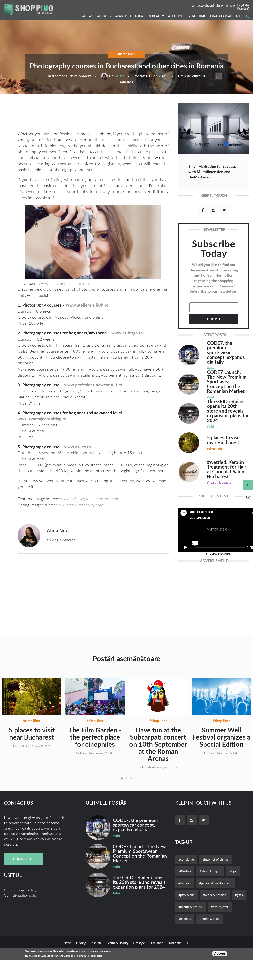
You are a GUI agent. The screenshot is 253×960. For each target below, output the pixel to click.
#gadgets (184, 918)
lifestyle (139, 943)
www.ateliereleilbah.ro (87, 305)
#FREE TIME (197, 16)
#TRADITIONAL (221, 16)
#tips (232, 871)
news (67, 943)
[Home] (28, 10)
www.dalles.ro (77, 447)
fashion (95, 943)
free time (156, 943)
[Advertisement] (86, 116)
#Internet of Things (215, 859)
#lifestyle (184, 871)
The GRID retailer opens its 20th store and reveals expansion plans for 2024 (228, 411)
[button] (121, 778)
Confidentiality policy (21, 895)
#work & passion (214, 895)
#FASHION (123, 16)
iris (27, 746)
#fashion (184, 883)
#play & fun (186, 895)
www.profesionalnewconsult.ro (93, 385)
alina (120, 76)
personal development (73, 76)
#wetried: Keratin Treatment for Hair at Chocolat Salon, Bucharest (226, 469)
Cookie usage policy (20, 890)
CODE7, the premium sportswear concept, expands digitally (226, 353)
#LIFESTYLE (176, 16)
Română (243, 9)
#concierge (186, 859)
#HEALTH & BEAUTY (149, 16)
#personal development (215, 883)
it (188, 943)
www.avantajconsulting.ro (42, 419)
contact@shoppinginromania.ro (213, 5)
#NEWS (87, 16)
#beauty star (219, 906)
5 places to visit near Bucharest (223, 440)
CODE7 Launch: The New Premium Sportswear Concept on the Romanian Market (226, 382)
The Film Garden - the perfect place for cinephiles (95, 737)
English (242, 5)
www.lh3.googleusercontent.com (89, 499)
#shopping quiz (210, 871)
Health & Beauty (117, 943)
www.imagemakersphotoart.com (67, 284)
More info (95, 955)
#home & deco (210, 918)
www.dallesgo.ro (127, 333)
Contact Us (23, 859)
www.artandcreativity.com (79, 505)
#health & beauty (190, 906)
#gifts (239, 895)
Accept (219, 953)
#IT (238, 16)
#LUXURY (104, 16)
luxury (81, 943)
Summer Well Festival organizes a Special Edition (221, 737)
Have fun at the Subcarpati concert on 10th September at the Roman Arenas (158, 744)
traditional (175, 943)
